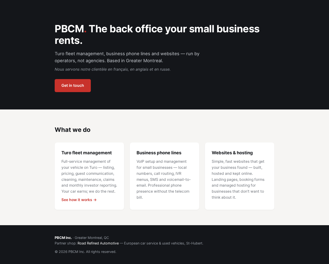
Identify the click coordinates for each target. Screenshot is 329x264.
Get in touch (72, 85)
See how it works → (79, 199)
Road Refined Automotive (98, 243)
